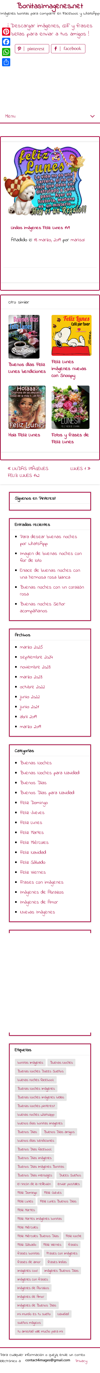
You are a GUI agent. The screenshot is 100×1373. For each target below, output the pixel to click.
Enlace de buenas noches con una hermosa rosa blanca (50, 574)
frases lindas (57, 1262)
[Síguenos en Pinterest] (33, 52)
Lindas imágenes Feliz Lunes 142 (28, 472)
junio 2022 (30, 697)
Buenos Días (33, 783)
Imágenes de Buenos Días (36, 1305)
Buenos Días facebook (34, 1149)
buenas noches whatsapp (35, 1114)
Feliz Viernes (33, 872)
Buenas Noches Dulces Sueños (40, 1071)
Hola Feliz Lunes (24, 435)
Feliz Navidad (33, 852)
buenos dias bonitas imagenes (40, 1123)
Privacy (81, 1361)
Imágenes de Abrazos (42, 892)
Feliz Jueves (32, 812)
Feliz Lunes (31, 822)
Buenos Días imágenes (34, 1158)
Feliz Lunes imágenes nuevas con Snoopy (69, 369)
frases (73, 1245)
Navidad (63, 1314)
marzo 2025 (31, 647)
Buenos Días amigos (59, 1132)
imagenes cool (27, 1271)
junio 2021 (29, 707)
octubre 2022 (32, 687)
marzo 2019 (30, 726)
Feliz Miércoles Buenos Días (38, 1236)
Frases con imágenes (42, 882)
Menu (10, 116)
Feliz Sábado (32, 862)
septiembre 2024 (36, 657)
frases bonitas (28, 1253)
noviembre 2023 (35, 667)
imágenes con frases (32, 1279)
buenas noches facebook (35, 1080)
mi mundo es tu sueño (34, 1314)
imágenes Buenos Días (61, 1271)
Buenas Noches (36, 763)
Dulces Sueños (70, 1175)
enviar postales (69, 1184)
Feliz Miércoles (34, 842)
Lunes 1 (79, 468)
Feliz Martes (32, 832)
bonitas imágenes (30, 1062)
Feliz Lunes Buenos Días (58, 1201)
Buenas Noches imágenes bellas (40, 1097)
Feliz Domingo (34, 802)
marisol (78, 240)
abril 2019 (28, 717)
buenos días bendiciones (35, 1140)
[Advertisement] (50, 82)
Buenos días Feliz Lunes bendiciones (27, 368)
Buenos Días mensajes (34, 1175)
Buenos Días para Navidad (47, 793)
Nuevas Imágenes (37, 912)
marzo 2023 (31, 677)
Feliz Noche (74, 1236)
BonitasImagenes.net (50, 6)
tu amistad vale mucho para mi (40, 1331)
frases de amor (29, 1262)
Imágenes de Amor (39, 902)
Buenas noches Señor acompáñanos (42, 608)
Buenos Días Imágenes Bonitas (40, 1166)
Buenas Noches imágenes (36, 1088)
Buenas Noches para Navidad (49, 773)
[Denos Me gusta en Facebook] (68, 52)
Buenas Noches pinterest (36, 1106)
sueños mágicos (29, 1323)
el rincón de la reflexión (34, 1184)
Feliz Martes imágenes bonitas (39, 1219)
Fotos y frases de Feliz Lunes (70, 439)
